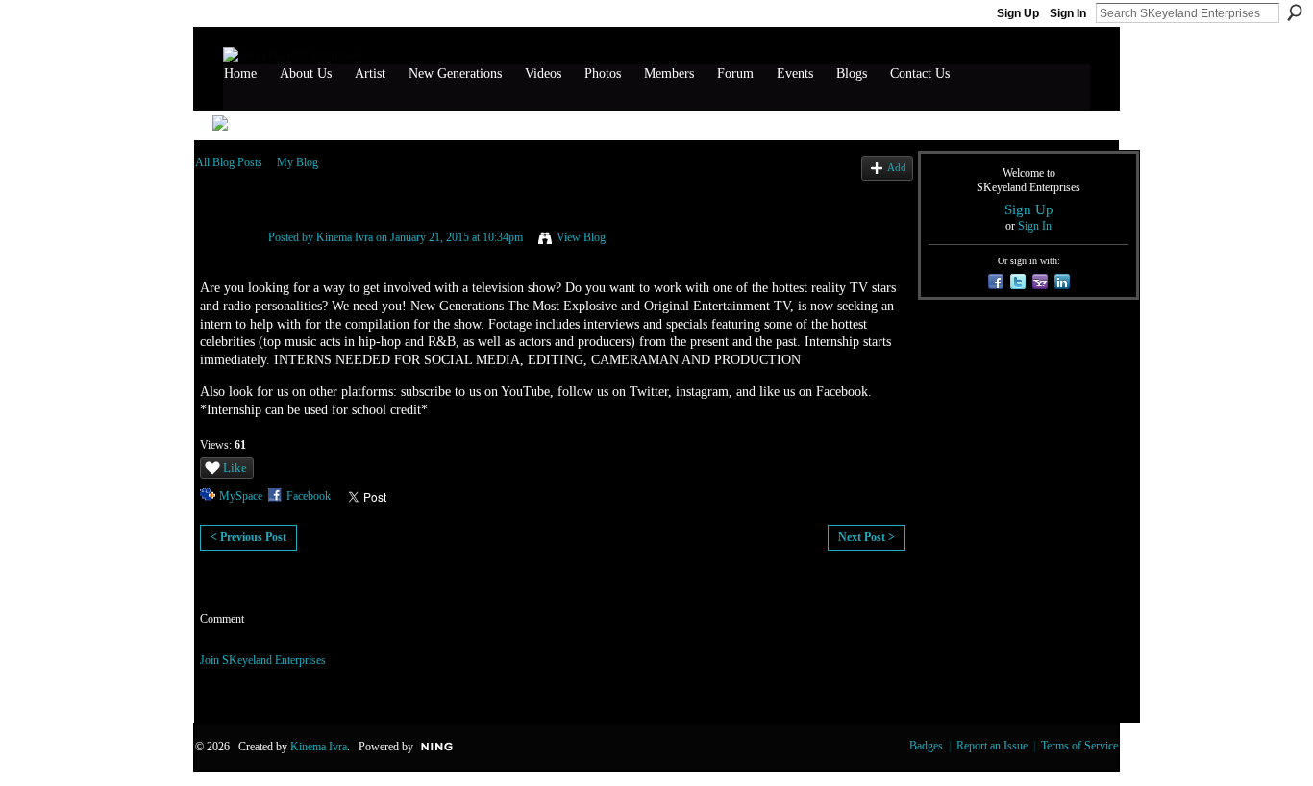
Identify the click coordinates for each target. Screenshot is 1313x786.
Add (896, 167)
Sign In (1068, 13)
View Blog (581, 237)
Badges (926, 745)
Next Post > (866, 537)
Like (235, 467)
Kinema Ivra (344, 237)
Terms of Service (1079, 745)
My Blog (297, 162)
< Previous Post (248, 537)
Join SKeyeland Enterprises (263, 660)
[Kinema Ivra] (226, 261)
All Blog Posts (228, 162)
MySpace (240, 496)
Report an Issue (992, 745)
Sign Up (1018, 13)
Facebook (308, 496)
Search (1294, 12)
